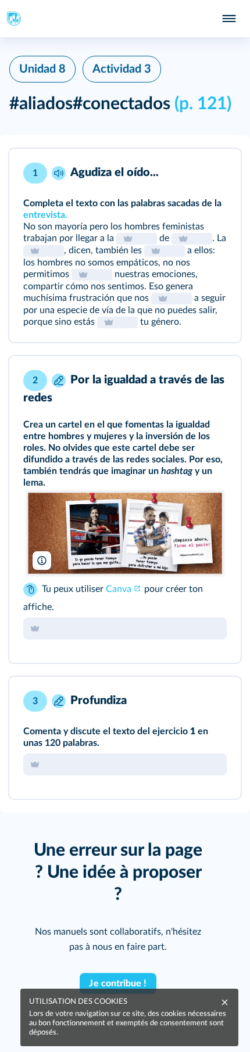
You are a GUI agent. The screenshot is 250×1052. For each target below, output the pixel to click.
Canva (118, 589)
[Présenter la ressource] (213, 173)
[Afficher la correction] (183, 173)
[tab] (184, 173)
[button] (125, 245)
